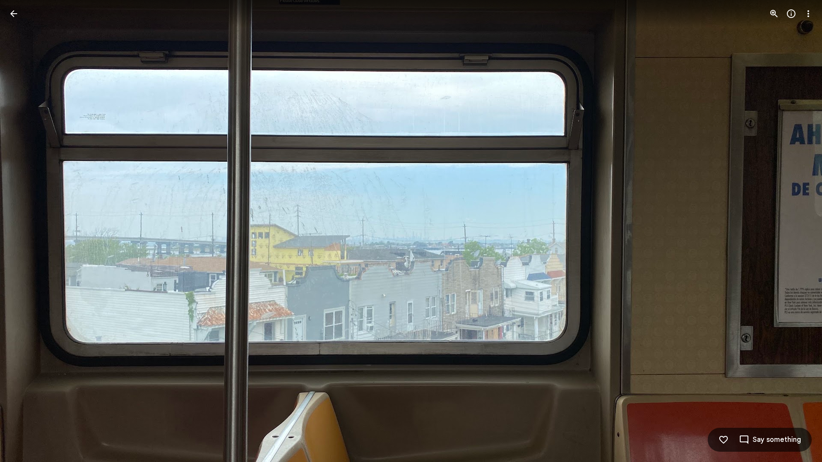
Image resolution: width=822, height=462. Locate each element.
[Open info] (791, 13)
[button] (24, 231)
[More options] (808, 13)
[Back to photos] (13, 13)
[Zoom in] (774, 13)
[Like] (723, 440)
